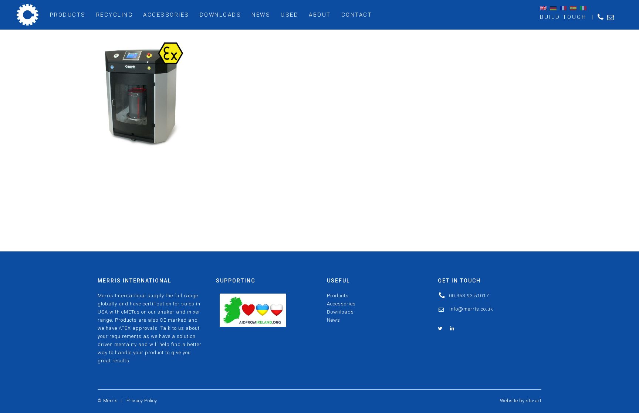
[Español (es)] (573, 7)
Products (338, 295)
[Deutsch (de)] (553, 7)
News (333, 320)
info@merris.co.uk (471, 309)
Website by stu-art (520, 400)
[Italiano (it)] (583, 7)
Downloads (340, 312)
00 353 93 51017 (469, 295)
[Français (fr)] (563, 7)
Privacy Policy (141, 400)
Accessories (341, 304)
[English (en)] (543, 7)
